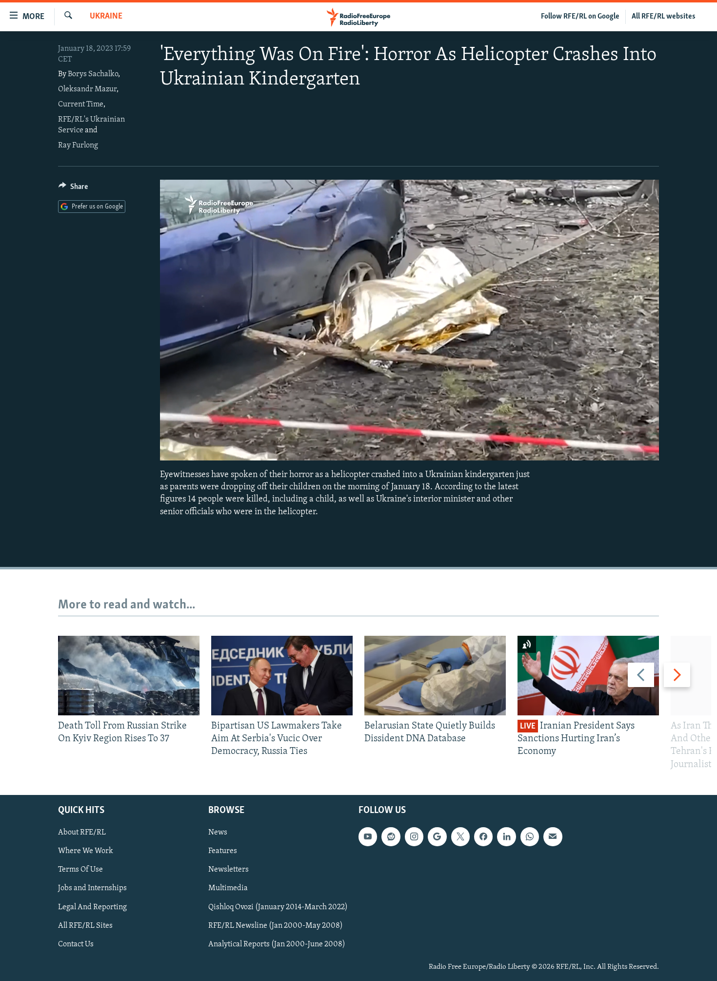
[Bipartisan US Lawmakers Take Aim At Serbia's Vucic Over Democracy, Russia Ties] (282, 675)
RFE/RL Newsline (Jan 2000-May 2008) (275, 925)
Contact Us (76, 944)
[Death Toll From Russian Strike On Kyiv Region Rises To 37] (128, 675)
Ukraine (106, 16)
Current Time (80, 104)
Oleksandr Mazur (87, 89)
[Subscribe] (552, 836)
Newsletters (228, 870)
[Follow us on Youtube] (367, 836)
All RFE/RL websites (664, 17)
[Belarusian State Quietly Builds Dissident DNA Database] (435, 675)
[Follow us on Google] (437, 836)
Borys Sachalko (93, 74)
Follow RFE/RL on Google (580, 17)
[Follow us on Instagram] (414, 836)
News (217, 832)
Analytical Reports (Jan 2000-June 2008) (276, 944)
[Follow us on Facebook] (483, 836)
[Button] (73, 189)
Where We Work (85, 851)
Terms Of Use (80, 870)
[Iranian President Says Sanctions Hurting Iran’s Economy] (588, 675)
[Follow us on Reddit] (390, 836)
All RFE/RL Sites (85, 925)
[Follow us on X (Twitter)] (460, 836)
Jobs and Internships (92, 888)
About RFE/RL (82, 832)
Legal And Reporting (92, 907)
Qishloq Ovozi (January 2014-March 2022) (278, 907)
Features (222, 851)
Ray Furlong (78, 145)
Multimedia (228, 888)
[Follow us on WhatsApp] (529, 836)
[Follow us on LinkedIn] (506, 836)
